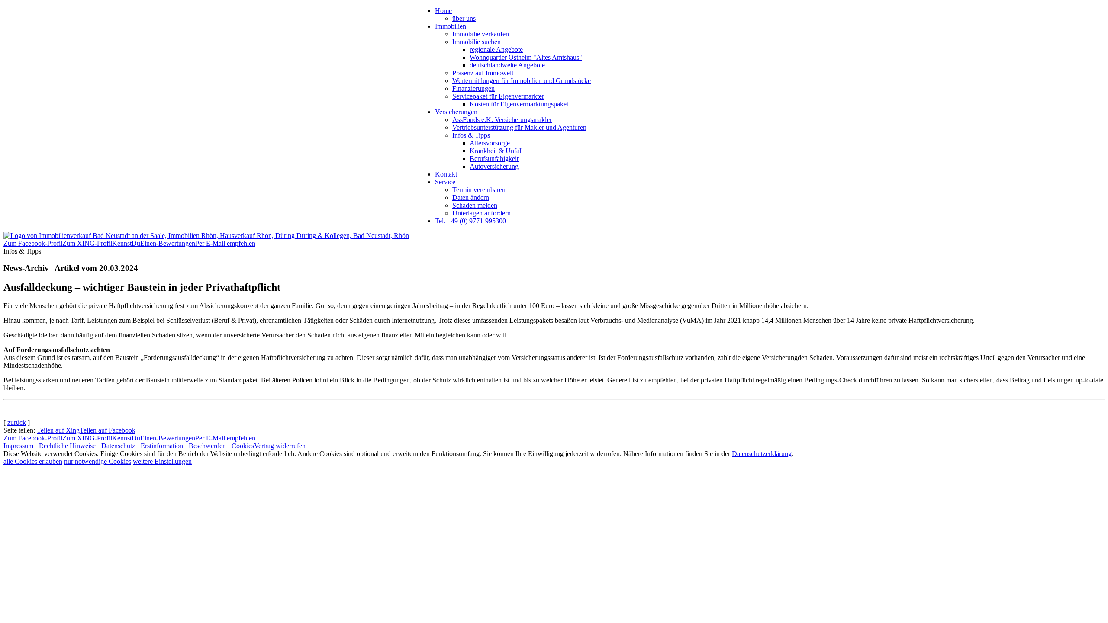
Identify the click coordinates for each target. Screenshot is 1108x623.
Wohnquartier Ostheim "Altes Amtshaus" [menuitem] (526, 57)
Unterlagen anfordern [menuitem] (481, 213)
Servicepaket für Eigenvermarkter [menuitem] (498, 96)
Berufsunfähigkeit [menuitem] (494, 158)
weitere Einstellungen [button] (162, 461)
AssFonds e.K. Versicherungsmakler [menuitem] (502, 119)
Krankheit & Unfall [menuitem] (496, 150)
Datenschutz (118, 446)
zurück (16, 422)
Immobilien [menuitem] (450, 26)
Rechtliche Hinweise (67, 446)
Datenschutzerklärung (762, 453)
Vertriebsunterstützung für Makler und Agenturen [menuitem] (519, 127)
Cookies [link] (243, 446)
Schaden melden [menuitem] (474, 205)
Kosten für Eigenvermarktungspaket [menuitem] (519, 104)
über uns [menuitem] (464, 18)
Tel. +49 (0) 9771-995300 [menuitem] (470, 221)
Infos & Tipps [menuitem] (471, 135)
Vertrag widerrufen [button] (280, 446)
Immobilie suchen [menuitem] (476, 41)
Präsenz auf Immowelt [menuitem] (482, 73)
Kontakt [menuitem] (446, 174)
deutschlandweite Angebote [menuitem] (507, 65)
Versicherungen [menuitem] (456, 112)
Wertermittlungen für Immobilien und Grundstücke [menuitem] (521, 80)
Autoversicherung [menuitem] (494, 166)
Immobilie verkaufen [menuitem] (480, 34)
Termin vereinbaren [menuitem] (479, 189)
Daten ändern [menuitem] (470, 197)
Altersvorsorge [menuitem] (490, 143)
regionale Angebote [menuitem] (496, 49)
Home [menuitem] (443, 10)
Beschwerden (207, 446)
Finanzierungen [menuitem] (473, 88)
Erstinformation (162, 446)
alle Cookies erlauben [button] (32, 461)
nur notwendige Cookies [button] (97, 461)
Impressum (18, 446)
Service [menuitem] (445, 182)
